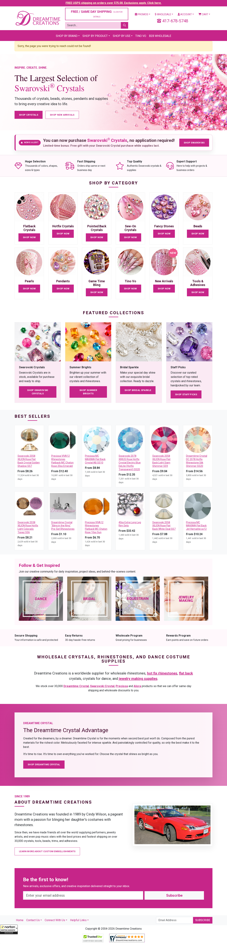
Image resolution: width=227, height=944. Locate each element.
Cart (204, 14)
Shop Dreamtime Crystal (44, 764)
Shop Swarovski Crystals (37, 392)
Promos (142, 14)
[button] (9, 929)
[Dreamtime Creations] (38, 18)
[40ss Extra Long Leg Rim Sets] (130, 506)
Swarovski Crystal (102, 686)
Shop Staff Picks (186, 394)
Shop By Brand (66, 36)
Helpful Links (78, 920)
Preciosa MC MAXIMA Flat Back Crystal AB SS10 (95, 459)
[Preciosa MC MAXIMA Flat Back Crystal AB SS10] (97, 439)
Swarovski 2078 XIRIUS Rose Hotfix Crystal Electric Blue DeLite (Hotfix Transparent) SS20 (130, 462)
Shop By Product (95, 36)
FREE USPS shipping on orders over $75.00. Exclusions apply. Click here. (114, 3)
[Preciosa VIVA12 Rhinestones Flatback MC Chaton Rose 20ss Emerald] (63, 439)
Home (19, 920)
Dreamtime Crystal (76, 686)
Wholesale (163, 14)
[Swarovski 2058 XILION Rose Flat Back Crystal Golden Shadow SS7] (29, 439)
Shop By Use (121, 36)
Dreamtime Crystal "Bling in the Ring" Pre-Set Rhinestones (62, 526)
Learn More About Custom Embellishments (47, 851)
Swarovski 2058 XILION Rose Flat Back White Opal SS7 (164, 526)
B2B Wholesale (160, 36)
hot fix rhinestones (162, 673)
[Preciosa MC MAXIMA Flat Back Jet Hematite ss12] (198, 506)
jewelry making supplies (138, 678)
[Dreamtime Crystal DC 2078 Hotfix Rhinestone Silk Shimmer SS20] (198, 439)
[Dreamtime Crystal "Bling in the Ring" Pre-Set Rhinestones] (63, 506)
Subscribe (174, 895)
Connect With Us (55, 920)
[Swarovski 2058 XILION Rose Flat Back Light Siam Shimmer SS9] (164, 439)
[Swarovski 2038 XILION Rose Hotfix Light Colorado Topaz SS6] (29, 506)
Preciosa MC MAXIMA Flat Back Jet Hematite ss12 (196, 526)
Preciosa (122, 686)
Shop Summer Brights (88, 392)
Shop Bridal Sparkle (137, 390)
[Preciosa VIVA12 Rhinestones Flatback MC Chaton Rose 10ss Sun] (97, 506)
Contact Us (33, 920)
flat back (186, 673)
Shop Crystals (28, 114)
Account (186, 14)
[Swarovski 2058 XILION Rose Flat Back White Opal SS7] (164, 506)
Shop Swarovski (194, 142)
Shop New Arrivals (62, 114)
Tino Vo (140, 36)
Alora (137, 686)
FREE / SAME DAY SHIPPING (96, 14)
